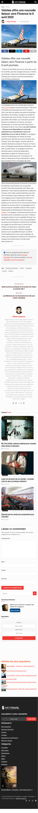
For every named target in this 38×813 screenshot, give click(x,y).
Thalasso (4, 761)
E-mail (4, 570)
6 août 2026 (5, 519)
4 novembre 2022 (24, 21)
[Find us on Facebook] (26, 801)
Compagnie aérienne (12, 268)
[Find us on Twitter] (29, 801)
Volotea (3, 212)
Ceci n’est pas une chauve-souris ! (16, 671)
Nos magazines (6, 727)
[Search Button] (36, 2)
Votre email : (19, 629)
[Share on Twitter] (12, 51)
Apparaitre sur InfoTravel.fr (9, 738)
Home (2, 6)
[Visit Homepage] (19, 2)
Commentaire (6, 538)
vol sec (4, 271)
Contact (3, 732)
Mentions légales (6, 741)
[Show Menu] (2, 2)
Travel (22, 268)
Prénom (19, 622)
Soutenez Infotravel (7, 729)
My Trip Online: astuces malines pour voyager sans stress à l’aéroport (18, 444)
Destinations (5, 753)
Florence (8, 107)
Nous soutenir (15, 610)
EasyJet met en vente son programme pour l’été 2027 (17, 515)
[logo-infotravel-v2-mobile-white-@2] (10, 707)
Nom (3, 562)
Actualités (4, 748)
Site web (4, 578)
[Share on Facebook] (4, 51)
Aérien (8, 6)
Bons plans (5, 750)
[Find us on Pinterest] (36, 801)
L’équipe (4, 735)
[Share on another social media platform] (33, 51)
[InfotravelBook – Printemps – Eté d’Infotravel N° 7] (19, 777)
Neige (3, 759)
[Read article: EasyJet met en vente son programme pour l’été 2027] (19, 499)
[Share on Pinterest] (26, 51)
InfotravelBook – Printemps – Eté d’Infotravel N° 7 (20, 666)
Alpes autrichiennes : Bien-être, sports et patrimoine (21, 689)
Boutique (4, 764)
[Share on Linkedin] (19, 51)
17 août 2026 (5, 448)
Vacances (28, 268)
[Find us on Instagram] (32, 801)
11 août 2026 (5, 484)
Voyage (11, 271)
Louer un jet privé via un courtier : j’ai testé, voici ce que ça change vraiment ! (17, 480)
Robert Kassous (11, 21)
